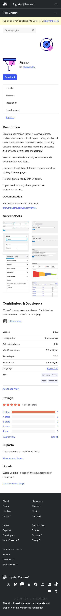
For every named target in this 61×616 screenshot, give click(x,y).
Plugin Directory (10, 13)
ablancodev (29, 67)
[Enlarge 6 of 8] (54, 252)
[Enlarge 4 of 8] (54, 224)
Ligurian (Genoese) (19, 577)
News (6, 506)
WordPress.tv (11, 540)
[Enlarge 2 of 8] (25, 237)
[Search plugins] (33, 30)
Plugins (35, 511)
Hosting (7, 511)
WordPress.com (12, 549)
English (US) (52, 368)
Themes (36, 506)
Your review (9, 436)
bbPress (8, 559)
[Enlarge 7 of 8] (54, 266)
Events (35, 530)
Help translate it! (51, 21)
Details (9, 88)
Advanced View (11, 388)
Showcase (37, 501)
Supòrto (10, 117)
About (6, 501)
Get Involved (39, 525)
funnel (54, 375)
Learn (6, 525)
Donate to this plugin (14, 483)
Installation (11, 102)
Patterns (36, 516)
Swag (36, 540)
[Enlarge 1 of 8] (25, 224)
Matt (7, 554)
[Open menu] (56, 4)
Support (7, 530)
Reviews (10, 95)
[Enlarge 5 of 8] (54, 239)
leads (44, 381)
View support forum (13, 458)
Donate (37, 535)
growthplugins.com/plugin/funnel (19, 207)
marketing (53, 381)
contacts (46, 375)
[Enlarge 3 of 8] (25, 258)
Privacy (7, 516)
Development (13, 110)
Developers (9, 535)
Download (10, 77)
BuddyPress (10, 564)
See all (54, 436)
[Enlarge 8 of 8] (54, 285)
